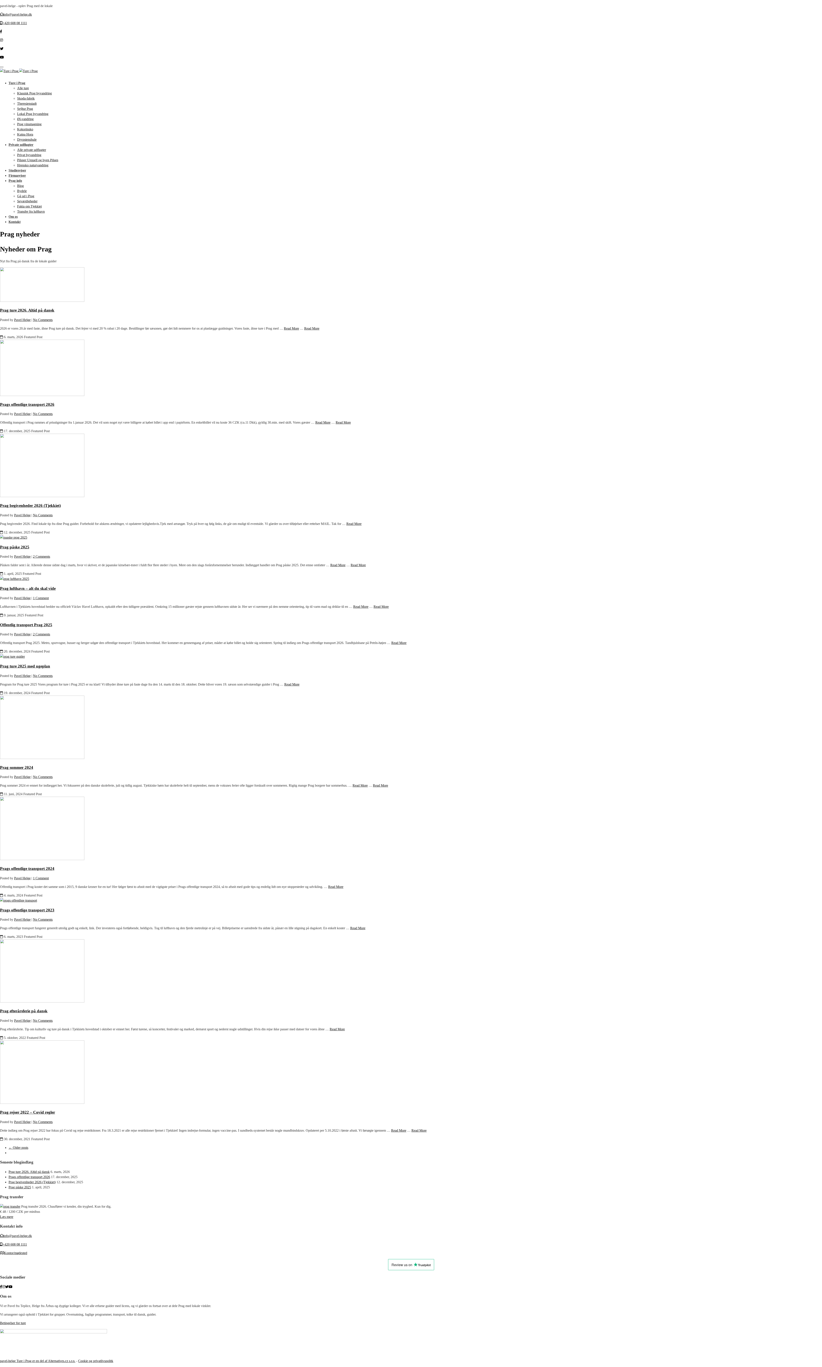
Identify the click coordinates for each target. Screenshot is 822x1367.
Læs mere (6, 1217)
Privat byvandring (29, 155)
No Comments (43, 320)
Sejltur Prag (25, 109)
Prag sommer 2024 (16, 767)
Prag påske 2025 (14, 547)
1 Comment (41, 598)
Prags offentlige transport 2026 (27, 404)
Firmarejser (17, 175)
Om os (13, 216)
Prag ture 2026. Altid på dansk (27, 310)
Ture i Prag (17, 83)
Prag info (15, 180)
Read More (291, 328)
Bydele (22, 191)
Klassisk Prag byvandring (34, 93)
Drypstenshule (27, 139)
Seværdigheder (27, 201)
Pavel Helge (22, 320)
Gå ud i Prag (25, 196)
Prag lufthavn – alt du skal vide (28, 588)
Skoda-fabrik (26, 98)
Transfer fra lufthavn (31, 211)
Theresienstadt (27, 103)
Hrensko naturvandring (32, 165)
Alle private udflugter (31, 150)
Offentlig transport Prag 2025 (26, 625)
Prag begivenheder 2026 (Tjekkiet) (30, 505)
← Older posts (18, 1147)
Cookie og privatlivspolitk (95, 1361)
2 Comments (41, 556)
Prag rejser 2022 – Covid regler (27, 1112)
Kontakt (15, 222)
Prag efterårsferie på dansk (24, 1011)
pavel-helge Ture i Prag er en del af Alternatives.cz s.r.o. (37, 1361)
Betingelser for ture (13, 1323)
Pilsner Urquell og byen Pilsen (37, 160)
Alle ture (23, 88)
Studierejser (17, 170)
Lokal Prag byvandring (32, 114)
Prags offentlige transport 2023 (27, 910)
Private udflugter (21, 144)
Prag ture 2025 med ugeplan (25, 666)
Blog (20, 186)
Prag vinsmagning (29, 124)
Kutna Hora (25, 134)
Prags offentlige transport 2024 (27, 868)
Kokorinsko (25, 129)
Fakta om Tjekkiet (29, 206)
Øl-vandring (25, 119)
